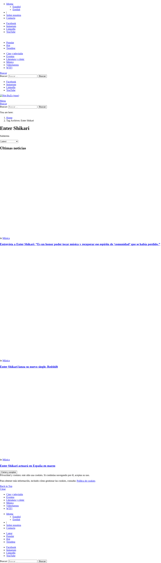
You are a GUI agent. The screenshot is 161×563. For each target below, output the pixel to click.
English (16, 9)
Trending (10, 48)
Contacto (10, 18)
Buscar (42, 76)
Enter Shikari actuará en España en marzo (27, 465)
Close (3, 489)
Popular (10, 42)
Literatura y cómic (15, 59)
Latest (9, 533)
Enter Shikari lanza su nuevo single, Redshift (29, 366)
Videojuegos (12, 65)
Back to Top (6, 486)
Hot (8, 45)
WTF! (9, 67)
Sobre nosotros (13, 15)
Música (10, 62)
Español (17, 6)
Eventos (10, 56)
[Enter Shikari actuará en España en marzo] (80, 414)
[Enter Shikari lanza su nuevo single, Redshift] (80, 304)
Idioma (9, 4)
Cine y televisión (14, 53)
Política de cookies (86, 480)
